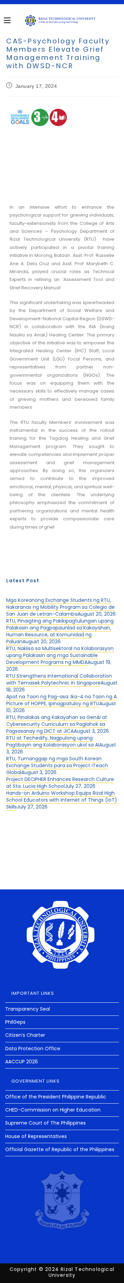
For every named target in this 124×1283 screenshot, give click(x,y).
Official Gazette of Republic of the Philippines (59, 1149)
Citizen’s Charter (25, 1035)
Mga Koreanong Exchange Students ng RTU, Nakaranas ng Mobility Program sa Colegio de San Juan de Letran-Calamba (60, 607)
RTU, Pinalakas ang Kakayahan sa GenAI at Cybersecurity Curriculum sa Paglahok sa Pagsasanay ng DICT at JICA (56, 724)
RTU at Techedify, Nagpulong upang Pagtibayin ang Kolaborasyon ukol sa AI (52, 741)
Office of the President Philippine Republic (55, 1096)
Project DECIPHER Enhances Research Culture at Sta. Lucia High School (60, 783)
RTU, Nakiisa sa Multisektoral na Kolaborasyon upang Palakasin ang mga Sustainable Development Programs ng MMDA (60, 655)
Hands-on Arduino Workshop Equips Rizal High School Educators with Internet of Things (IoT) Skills (61, 800)
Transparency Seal (27, 1008)
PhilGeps (15, 1022)
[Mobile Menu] (7, 20)
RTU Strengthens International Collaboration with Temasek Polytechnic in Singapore (59, 679)
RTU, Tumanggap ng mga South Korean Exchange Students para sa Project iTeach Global (57, 765)
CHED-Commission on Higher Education (53, 1109)
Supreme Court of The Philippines (45, 1122)
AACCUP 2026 (21, 1061)
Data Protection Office (32, 1048)
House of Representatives (36, 1136)
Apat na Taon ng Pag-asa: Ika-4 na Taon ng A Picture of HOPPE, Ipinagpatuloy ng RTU (61, 700)
